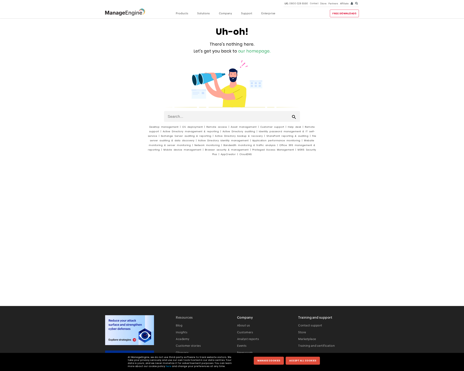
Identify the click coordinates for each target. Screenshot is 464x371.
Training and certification (316, 345)
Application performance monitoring (276, 140)
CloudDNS (245, 154)
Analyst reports (248, 339)
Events (242, 345)
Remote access (216, 126)
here (168, 366)
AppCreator (228, 154)
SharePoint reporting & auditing (287, 135)
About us (243, 325)
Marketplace (307, 339)
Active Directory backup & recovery (239, 135)
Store (323, 3)
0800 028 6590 (296, 3)
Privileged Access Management (273, 149)
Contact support (310, 325)
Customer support (272, 126)
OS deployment (192, 126)
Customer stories (188, 345)
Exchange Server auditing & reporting (187, 135)
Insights (181, 332)
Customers (245, 332)
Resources (184, 317)
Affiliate (344, 3)
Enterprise (268, 13)
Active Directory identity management (223, 140)
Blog (179, 325)
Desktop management (164, 126)
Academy (182, 339)
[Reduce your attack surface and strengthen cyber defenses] (129, 330)
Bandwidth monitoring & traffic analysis (249, 145)
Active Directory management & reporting (191, 131)
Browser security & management (227, 149)
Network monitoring (207, 145)
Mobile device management (182, 149)
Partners (333, 3)
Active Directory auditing (239, 131)
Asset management (243, 126)
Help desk (294, 126)
